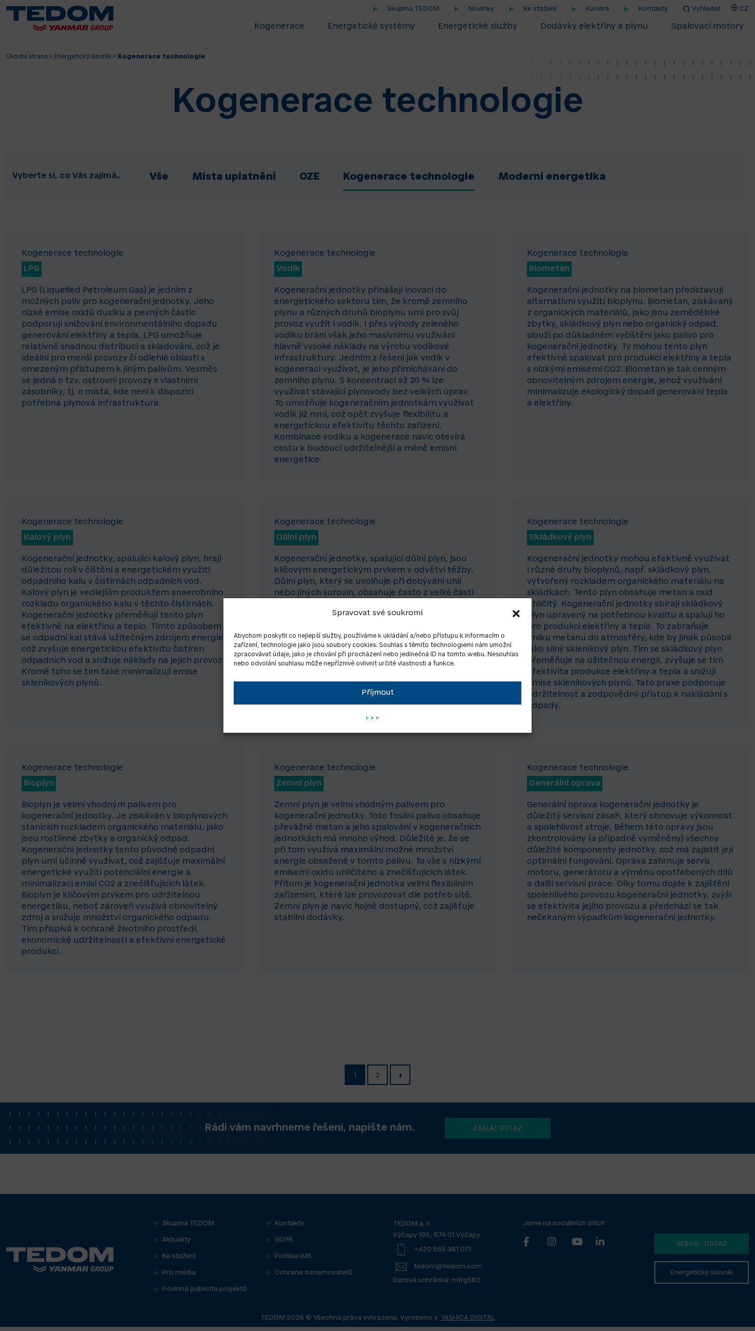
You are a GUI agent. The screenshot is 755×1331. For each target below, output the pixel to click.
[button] (516, 614)
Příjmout (378, 693)
